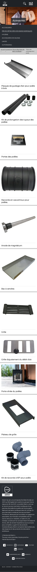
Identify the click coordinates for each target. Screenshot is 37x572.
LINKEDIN (20, 549)
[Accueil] (5, 3)
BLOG (3, 567)
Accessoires (7, 27)
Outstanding (7, 45)
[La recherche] (25, 4)
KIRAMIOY (28, 554)
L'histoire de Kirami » (8, 535)
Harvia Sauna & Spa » (9, 539)
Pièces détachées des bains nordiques (17, 31)
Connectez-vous (17, 567)
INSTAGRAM (20, 545)
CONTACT (8, 567)
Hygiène (5, 34)
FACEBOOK (9, 545)
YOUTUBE (31, 545)
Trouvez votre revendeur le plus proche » (15, 537)
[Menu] (31, 3)
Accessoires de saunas (11, 38)
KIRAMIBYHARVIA (20, 558)
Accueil (3, 49)
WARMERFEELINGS (15, 554)
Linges (4, 41)
